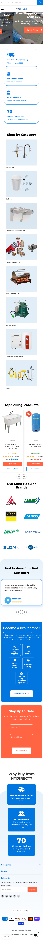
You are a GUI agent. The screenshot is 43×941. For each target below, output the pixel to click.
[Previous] (19, 476)
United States (20, 911)
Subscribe (20, 750)
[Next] (24, 476)
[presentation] (18, 612)
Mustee (12, 440)
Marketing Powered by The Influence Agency (18, 934)
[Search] (40, 2)
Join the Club (20, 694)
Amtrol (36, 440)
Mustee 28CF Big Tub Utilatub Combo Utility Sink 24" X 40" (12, 446)
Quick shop (12, 464)
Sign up (32, 889)
